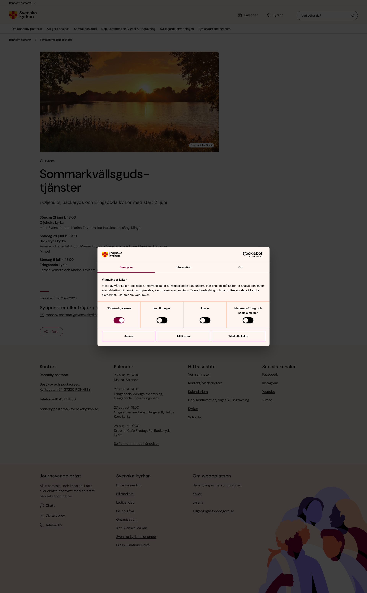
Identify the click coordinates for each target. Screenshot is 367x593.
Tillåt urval (184, 336)
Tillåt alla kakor (238, 336)
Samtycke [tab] (126, 267)
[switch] (162, 320)
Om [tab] (240, 267)
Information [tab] (183, 267)
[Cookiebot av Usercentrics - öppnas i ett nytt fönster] (248, 254)
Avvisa (128, 336)
